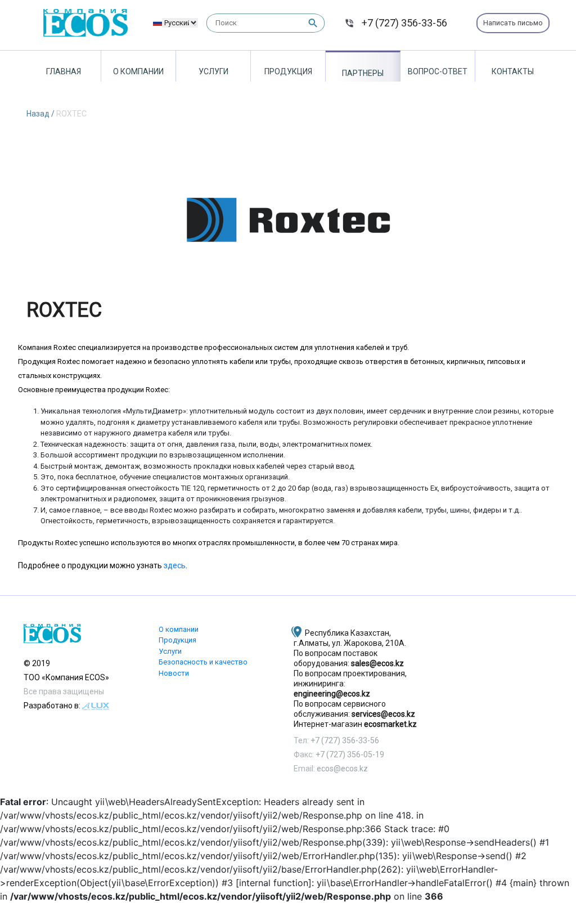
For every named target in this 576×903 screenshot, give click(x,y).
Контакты (513, 71)
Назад (38, 113)
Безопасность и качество (203, 662)
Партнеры (363, 73)
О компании (138, 71)
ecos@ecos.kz (342, 768)
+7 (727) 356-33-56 (404, 23)
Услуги (213, 71)
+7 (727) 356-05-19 (350, 754)
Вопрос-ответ (437, 71)
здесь (175, 565)
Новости (174, 673)
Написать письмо (513, 23)
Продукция (288, 71)
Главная (63, 71)
